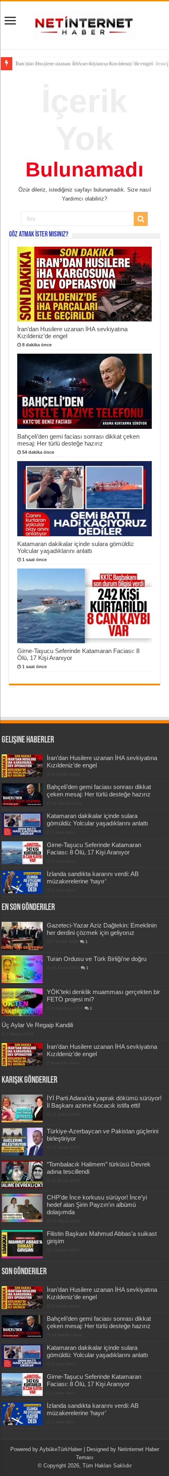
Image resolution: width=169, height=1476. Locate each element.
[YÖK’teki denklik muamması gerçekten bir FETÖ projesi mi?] (22, 1002)
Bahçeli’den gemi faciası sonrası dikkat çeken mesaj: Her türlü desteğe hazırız (78, 440)
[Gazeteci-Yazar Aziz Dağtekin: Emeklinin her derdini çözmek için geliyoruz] (22, 936)
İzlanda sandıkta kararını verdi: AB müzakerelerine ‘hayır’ (93, 877)
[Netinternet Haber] (84, 23)
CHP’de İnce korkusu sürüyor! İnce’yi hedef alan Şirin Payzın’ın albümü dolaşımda (97, 1204)
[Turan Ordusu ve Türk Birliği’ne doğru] (22, 969)
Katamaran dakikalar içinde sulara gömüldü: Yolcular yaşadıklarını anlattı (75, 547)
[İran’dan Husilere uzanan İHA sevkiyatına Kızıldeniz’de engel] (22, 1054)
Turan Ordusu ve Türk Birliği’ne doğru (96, 958)
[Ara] (141, 219)
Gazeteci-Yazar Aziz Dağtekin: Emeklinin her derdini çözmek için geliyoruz (102, 929)
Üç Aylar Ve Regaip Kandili (37, 1024)
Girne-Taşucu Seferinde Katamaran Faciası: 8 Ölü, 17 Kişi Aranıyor (94, 848)
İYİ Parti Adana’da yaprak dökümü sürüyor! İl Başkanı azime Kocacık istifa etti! (104, 1102)
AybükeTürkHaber (60, 1449)
